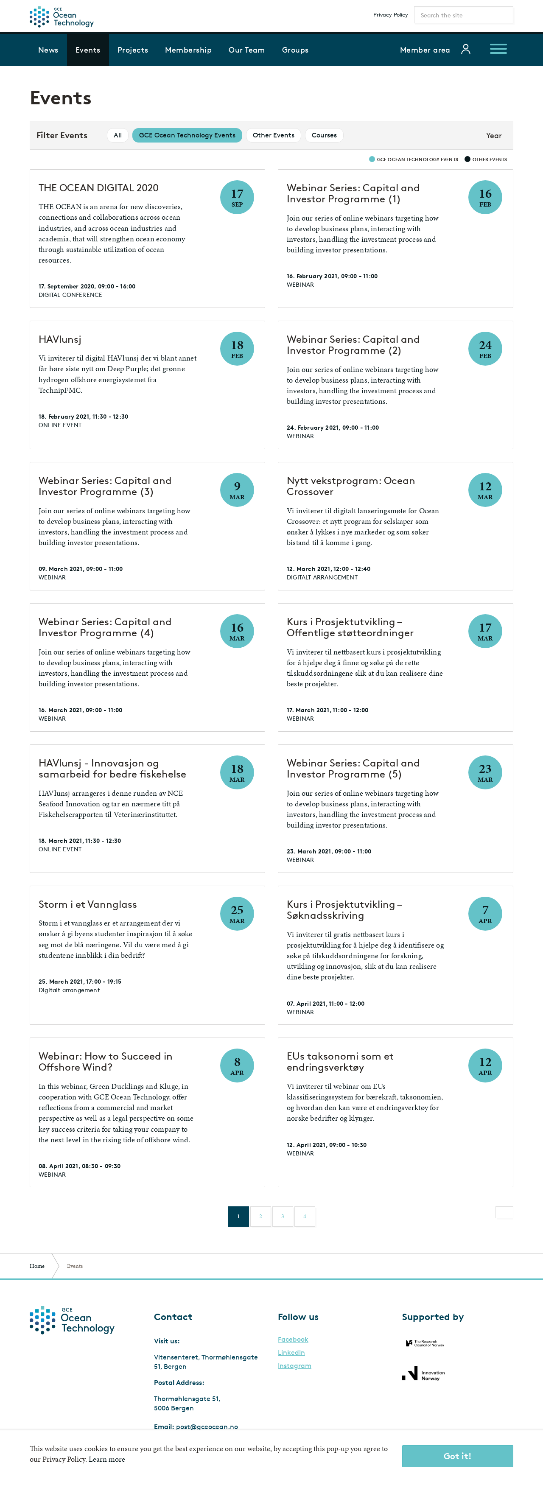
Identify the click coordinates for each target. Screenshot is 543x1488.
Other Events (273, 135)
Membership (188, 49)
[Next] (504, 1212)
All (118, 135)
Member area (425, 49)
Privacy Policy (390, 14)
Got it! (458, 1456)
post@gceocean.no (207, 1427)
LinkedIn (291, 1352)
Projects (133, 49)
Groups (295, 49)
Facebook (293, 1339)
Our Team (247, 49)
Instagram (294, 1365)
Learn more (107, 1459)
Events (88, 49)
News (48, 49)
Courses (324, 135)
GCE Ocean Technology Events (187, 135)
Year (494, 135)
